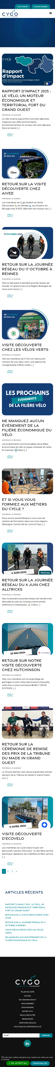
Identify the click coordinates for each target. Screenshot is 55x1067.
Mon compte (23, 7)
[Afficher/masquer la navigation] (50, 13)
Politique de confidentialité (27, 1027)
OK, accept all (18, 1063)
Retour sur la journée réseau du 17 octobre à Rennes (27, 269)
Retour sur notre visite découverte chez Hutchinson (22, 665)
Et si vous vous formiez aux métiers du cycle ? (24, 504)
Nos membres (27, 1004)
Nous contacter (27, 1015)
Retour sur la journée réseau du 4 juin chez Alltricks (27, 584)
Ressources (27, 1019)
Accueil (27, 996)
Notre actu (27, 1011)
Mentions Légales (27, 1023)
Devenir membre (40, 7)
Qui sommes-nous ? (27, 1000)
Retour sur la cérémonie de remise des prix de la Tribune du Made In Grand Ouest (26, 753)
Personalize (40, 1063)
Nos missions (27, 1007)
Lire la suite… (12, 135)
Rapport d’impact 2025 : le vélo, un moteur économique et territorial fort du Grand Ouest (26, 100)
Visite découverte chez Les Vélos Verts (25, 347)
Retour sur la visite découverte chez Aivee (24, 188)
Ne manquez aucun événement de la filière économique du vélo (27, 428)
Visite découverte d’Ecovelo (22, 836)
